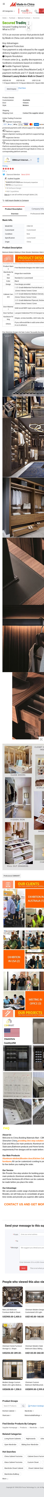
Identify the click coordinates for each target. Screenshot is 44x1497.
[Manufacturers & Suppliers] (22, 4)
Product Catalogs (37, 1406)
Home (4, 18)
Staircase (6, 1415)
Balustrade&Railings (32, 1415)
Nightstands (30, 1438)
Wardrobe (36, 18)
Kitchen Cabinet (8, 1411)
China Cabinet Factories (13, 1456)
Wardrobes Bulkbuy (11, 1474)
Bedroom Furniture (24, 18)
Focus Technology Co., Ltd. (31, 1487)
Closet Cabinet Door (35, 1468)
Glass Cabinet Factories (13, 1462)
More (4, 1478)
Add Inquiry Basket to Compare (17, 200)
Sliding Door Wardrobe (29, 1444)
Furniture (12, 18)
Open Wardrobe (10, 1444)
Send (23, 1268)
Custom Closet (33, 1462)
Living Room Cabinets (12, 1438)
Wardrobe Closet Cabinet (13, 1468)
